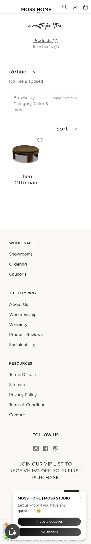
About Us (18, 304)
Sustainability (22, 344)
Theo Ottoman (25, 180)
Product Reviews (26, 334)
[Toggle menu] (7, 7)
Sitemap (17, 384)
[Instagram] (36, 448)
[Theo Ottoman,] (25, 154)
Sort (62, 128)
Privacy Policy (23, 394)
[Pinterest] (55, 448)
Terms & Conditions (28, 404)
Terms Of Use (22, 374)
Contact (17, 414)
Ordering (18, 264)
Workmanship (23, 314)
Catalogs (18, 274)
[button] (45, 104)
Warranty (18, 324)
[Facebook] (45, 448)
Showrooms (21, 254)
